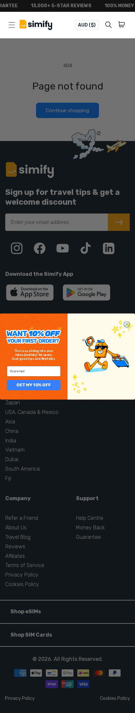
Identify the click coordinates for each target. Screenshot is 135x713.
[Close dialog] (126, 324)
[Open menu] (12, 25)
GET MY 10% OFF (33, 384)
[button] (122, 25)
